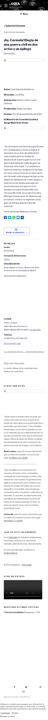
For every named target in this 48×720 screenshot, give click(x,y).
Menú (25, 14)
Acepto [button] (15, 713)
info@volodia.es (11, 553)
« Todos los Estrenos (14, 25)
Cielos (9, 691)
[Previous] (9, 643)
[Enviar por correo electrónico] (18, 217)
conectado (28, 368)
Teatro (7, 259)
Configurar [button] (5, 713)
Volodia (12, 4)
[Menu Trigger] (5, 5)
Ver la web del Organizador (15, 275)
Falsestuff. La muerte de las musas (22, 697)
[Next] (39, 643)
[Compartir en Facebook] (5, 217)
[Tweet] (9, 217)
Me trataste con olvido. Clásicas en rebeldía (25, 685)
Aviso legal (26, 565)
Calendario (13, 537)
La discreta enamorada (17, 679)
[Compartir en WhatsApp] (13, 217)
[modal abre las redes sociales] (22, 217)
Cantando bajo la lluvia (34, 352)
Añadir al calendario (15, 232)
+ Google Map (35, 330)
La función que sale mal (14, 352)
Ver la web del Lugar (12, 343)
